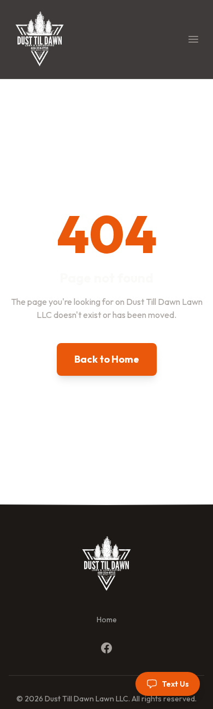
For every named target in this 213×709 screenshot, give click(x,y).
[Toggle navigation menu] (193, 39)
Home (107, 619)
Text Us (175, 684)
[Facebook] (106, 647)
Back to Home (106, 359)
